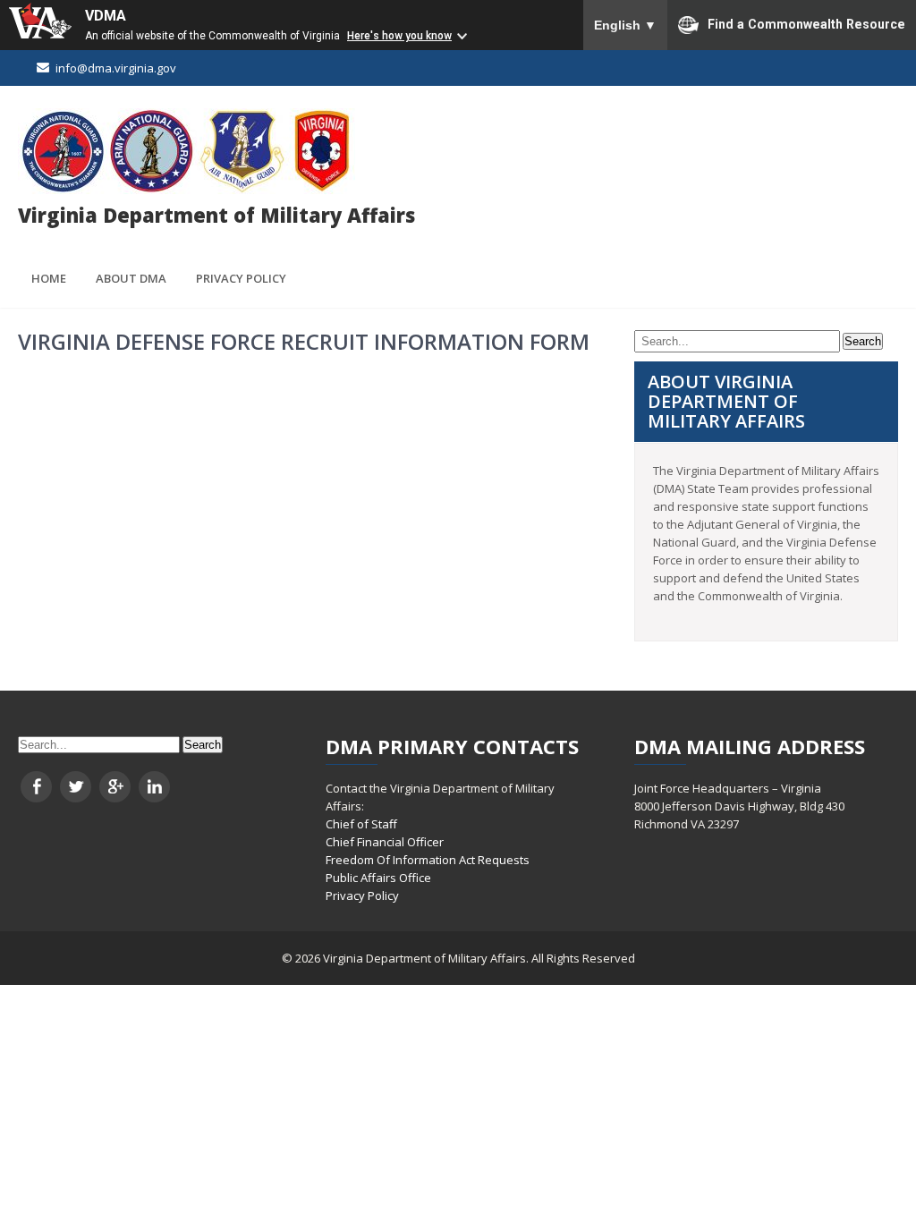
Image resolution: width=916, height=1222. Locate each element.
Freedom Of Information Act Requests (428, 860)
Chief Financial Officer (385, 842)
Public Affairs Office (378, 878)
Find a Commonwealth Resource (806, 23)
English (625, 25)
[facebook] (36, 786)
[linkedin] (154, 786)
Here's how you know (399, 36)
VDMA (105, 15)
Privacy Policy (241, 278)
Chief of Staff (361, 824)
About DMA (131, 278)
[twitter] (75, 786)
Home (48, 278)
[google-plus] (115, 786)
